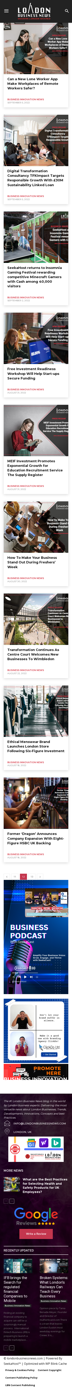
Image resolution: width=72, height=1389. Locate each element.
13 (32, 876)
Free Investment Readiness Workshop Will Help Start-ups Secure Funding (33, 373)
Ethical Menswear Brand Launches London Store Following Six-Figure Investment (35, 746)
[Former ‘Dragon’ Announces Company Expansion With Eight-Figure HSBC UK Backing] (36, 803)
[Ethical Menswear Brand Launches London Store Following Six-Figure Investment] (36, 711)
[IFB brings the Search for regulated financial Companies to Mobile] (18, 1266)
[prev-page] (7, 877)
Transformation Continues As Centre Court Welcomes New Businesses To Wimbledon (33, 654)
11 (15, 876)
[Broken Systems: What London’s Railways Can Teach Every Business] (54, 1266)
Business (34, 1091)
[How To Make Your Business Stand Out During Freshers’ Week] (36, 527)
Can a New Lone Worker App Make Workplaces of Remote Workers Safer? (32, 83)
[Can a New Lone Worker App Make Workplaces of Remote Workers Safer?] (36, 48)
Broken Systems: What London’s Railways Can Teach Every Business (54, 1287)
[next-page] (40, 877)
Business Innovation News (25, 99)
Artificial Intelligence (15, 1091)
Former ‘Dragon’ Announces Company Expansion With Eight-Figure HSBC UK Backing (35, 838)
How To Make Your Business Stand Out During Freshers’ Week (32, 562)
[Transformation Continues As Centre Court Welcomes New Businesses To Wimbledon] (36, 619)
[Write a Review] (36, 1216)
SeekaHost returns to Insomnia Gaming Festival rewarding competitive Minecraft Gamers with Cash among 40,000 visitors (34, 277)
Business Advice (51, 1091)
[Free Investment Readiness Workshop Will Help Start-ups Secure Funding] (36, 338)
